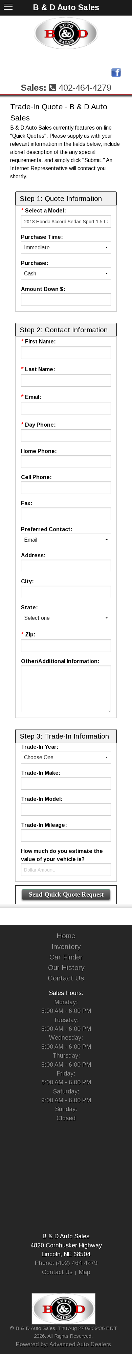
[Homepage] (66, 33)
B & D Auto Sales (66, 1236)
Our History (66, 967)
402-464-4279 (85, 87)
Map (84, 1272)
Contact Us (66, 978)
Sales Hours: (66, 993)
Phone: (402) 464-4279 (66, 1263)
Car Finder (66, 957)
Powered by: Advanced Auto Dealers (63, 1344)
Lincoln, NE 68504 (66, 1254)
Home (66, 936)
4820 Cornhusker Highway (66, 1245)
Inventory (66, 946)
